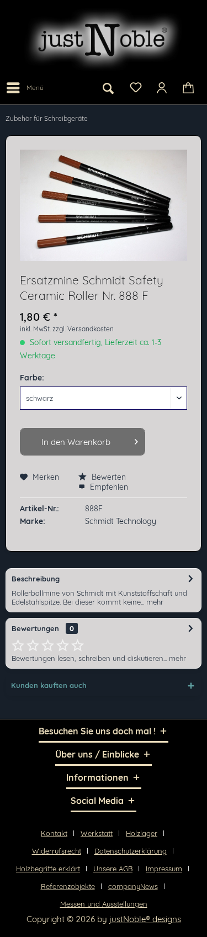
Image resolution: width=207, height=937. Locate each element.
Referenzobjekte (68, 886)
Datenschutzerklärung (130, 850)
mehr (153, 601)
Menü (35, 87)
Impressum (164, 868)
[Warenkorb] (189, 88)
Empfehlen (108, 487)
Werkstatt (97, 833)
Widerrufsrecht (56, 850)
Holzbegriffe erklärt (48, 868)
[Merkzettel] (135, 87)
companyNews (133, 886)
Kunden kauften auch (49, 685)
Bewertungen (35, 628)
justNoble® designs (145, 919)
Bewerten (107, 477)
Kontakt (54, 833)
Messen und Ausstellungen (103, 903)
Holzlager (141, 833)
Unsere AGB (112, 868)
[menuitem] (24, 88)
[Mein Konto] (162, 88)
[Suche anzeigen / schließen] (108, 88)
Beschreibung (36, 578)
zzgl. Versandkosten (83, 329)
